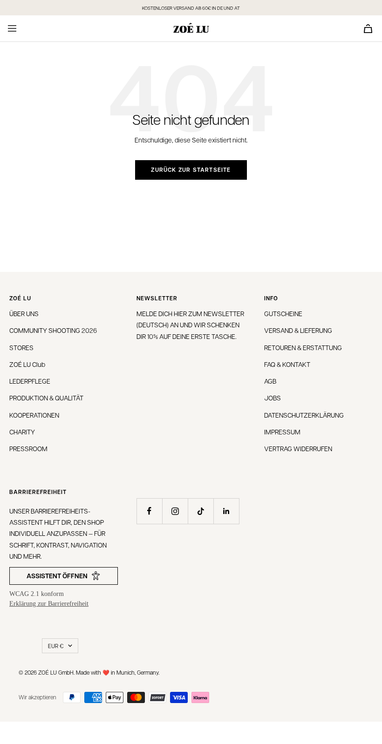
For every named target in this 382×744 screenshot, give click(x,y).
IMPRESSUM (282, 431)
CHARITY (22, 431)
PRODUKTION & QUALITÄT (46, 397)
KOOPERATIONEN (34, 415)
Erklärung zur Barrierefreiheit (49, 603)
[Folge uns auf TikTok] (200, 511)
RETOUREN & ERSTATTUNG (303, 347)
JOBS (272, 397)
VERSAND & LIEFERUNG (298, 330)
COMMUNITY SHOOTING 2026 (53, 330)
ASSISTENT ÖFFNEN (57, 575)
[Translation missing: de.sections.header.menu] (12, 28)
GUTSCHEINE (283, 313)
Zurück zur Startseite (191, 170)
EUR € (55, 645)
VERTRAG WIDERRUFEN (298, 448)
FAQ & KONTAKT (287, 364)
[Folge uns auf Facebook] (149, 511)
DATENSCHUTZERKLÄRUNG (304, 415)
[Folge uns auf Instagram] (175, 511)
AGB (270, 381)
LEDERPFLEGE (29, 381)
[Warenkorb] (368, 28)
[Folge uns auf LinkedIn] (226, 511)
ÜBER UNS (24, 313)
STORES (21, 347)
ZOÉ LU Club (27, 364)
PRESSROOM (28, 448)
